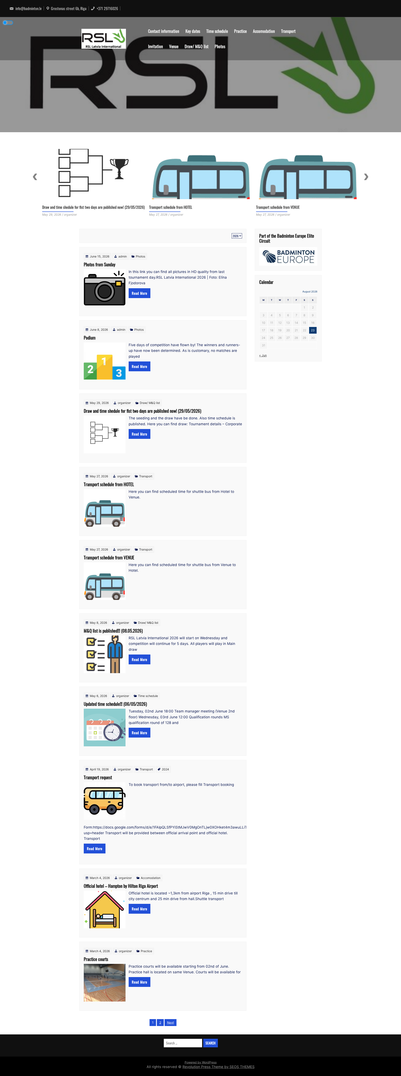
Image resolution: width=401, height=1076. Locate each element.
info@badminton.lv (28, 8)
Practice (240, 31)
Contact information (163, 31)
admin (122, 256)
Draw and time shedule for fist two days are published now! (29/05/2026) (142, 410)
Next (366, 176)
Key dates (192, 31)
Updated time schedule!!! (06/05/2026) (115, 704)
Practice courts (96, 959)
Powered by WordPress (201, 1062)
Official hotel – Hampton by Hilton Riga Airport (121, 886)
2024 (165, 769)
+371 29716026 (107, 8)
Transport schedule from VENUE (171, 207)
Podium (89, 337)
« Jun (263, 355)
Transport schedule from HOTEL (63, 207)
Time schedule (217, 31)
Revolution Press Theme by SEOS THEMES (219, 1067)
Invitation (155, 46)
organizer (124, 403)
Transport (288, 31)
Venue (173, 46)
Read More (139, 293)
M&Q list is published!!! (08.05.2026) (281, 207)
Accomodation (264, 31)
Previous (35, 176)
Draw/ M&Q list (196, 46)
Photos (220, 46)
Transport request (98, 777)
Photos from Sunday (99, 264)
